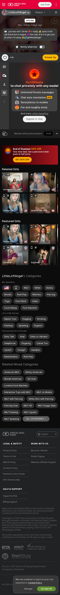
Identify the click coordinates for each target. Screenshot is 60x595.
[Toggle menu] (3, 4)
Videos (40, 12)
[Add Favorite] (5, 57)
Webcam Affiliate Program (43, 462)
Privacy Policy (10, 450)
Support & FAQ (10, 496)
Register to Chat (34, 119)
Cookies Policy (10, 468)
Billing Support (10, 502)
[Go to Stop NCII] (21, 556)
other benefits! (40, 113)
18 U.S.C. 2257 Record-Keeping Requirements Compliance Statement (24, 568)
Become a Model (39, 450)
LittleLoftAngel (12, 276)
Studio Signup (38, 456)
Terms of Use (9, 456)
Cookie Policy (35, 582)
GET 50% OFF (22, 159)
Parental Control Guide (14, 474)
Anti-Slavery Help (11, 480)
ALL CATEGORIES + (36, 418)
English (44, 434)
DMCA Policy (9, 462)
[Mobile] (16, 287)
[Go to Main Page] (18, 4)
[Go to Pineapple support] (5, 556)
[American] (6, 287)
